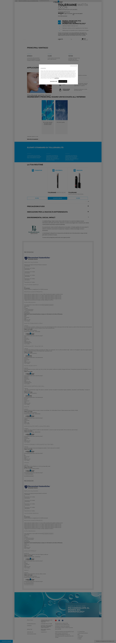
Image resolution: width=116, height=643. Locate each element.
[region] (58, 74)
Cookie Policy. (56, 78)
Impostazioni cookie (53, 81)
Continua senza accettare (73, 65)
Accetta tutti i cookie (62, 81)
